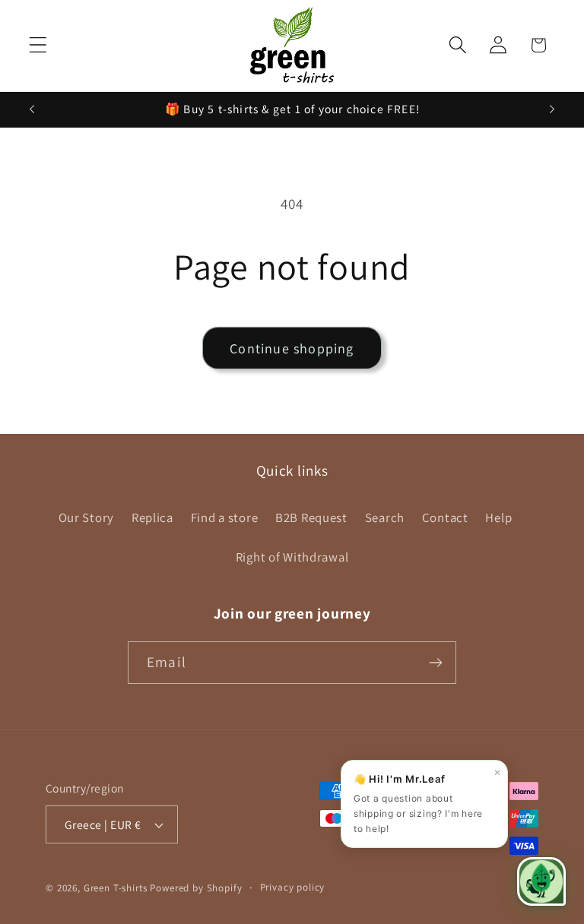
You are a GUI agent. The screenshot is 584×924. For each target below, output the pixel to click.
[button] (38, 45)
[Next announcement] (552, 109)
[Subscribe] (435, 662)
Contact (445, 517)
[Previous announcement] (32, 109)
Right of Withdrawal (292, 557)
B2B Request (311, 517)
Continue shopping (292, 348)
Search (385, 517)
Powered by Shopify (196, 887)
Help (498, 517)
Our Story (86, 517)
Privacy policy (292, 887)
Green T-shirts (116, 887)
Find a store (225, 517)
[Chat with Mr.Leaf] (541, 881)
